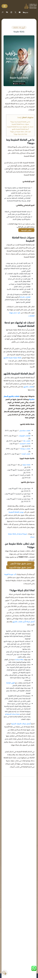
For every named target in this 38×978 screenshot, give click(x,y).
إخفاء (19, 117)
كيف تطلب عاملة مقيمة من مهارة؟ (20, 131)
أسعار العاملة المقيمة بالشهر (20, 129)
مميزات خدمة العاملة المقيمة (20, 124)
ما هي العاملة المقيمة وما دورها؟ (20, 121)
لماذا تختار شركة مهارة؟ (20, 133)
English (25, 12)
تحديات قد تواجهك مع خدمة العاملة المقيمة (20, 126)
